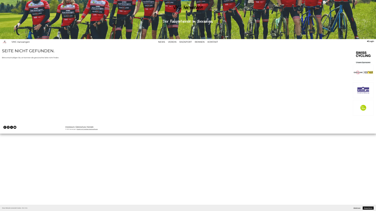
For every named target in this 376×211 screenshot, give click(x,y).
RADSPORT (185, 42)
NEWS (161, 42)
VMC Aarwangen (21, 42)
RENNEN (200, 42)
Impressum (70, 127)
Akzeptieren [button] (368, 208)
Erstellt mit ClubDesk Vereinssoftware (87, 129)
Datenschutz (81, 127)
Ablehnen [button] (357, 208)
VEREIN (172, 42)
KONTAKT (212, 42)
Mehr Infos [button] (25, 208)
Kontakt (90, 127)
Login (371, 41)
